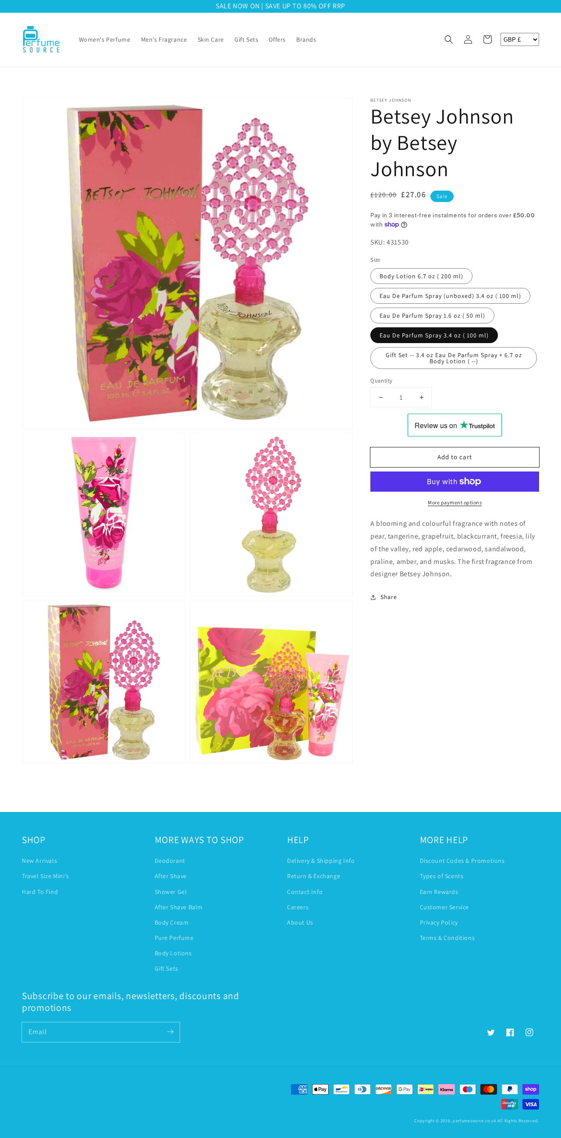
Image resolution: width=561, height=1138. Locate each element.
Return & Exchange (313, 876)
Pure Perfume (174, 938)
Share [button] (388, 597)
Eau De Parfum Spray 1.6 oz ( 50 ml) (432, 315)
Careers (298, 907)
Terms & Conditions (447, 938)
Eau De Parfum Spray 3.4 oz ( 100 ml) (434, 335)
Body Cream (172, 922)
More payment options (455, 502)
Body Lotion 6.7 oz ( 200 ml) (421, 276)
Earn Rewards (439, 892)
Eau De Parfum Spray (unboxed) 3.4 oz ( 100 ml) (450, 296)
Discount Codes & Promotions (462, 861)
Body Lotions (173, 953)
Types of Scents (442, 876)
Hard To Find (40, 892)
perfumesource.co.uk (474, 1121)
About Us (300, 922)
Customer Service (444, 907)
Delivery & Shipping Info (321, 861)
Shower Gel (171, 892)
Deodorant (170, 861)
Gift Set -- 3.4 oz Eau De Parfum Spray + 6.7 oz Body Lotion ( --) (454, 358)
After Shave (171, 876)
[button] (448, 39)
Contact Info (305, 892)
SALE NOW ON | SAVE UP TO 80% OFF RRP (218, 6)
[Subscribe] (170, 1032)
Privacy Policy (439, 922)
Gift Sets (166, 968)
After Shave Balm (179, 907)
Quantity (381, 380)
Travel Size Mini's (45, 876)
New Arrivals (39, 861)
